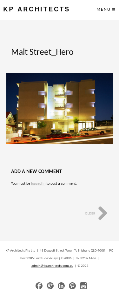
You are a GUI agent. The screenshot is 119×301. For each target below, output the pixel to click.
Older (90, 213)
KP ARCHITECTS (36, 9)
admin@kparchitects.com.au (52, 266)
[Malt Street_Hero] (59, 108)
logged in (38, 184)
